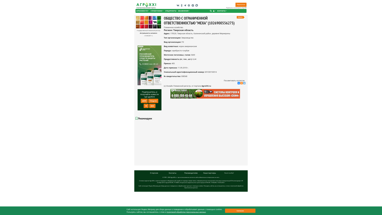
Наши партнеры (209, 173)
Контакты (172, 173)
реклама (140, 46)
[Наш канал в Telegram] (185, 5)
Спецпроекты (170, 11)
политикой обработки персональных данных (186, 212)
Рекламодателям (191, 173)
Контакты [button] (221, 11)
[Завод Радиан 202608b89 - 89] (205, 94)
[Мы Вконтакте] (178, 5)
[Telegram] (244, 83)
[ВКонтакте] (239, 83)
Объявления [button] (183, 11)
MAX (152, 106)
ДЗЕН (144, 101)
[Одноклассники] (241, 83)
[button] (214, 11)
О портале (154, 173)
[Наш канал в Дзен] (189, 5)
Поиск (240, 17)
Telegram (153, 101)
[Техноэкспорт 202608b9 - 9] (149, 65)
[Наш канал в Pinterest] (193, 5)
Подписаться (241, 4)
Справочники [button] (156, 11)
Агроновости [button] (142, 11)
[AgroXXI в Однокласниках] (182, 5)
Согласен (240, 211)
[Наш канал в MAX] (197, 5)
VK (146, 106)
